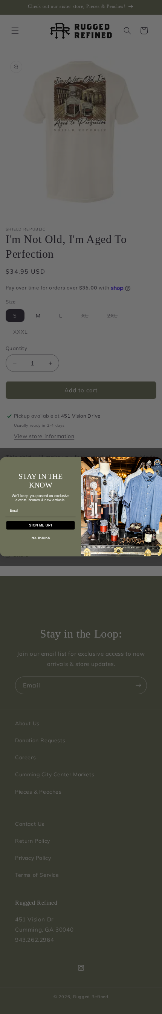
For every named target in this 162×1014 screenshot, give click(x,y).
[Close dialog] (157, 462)
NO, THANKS (41, 538)
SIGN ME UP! (40, 525)
